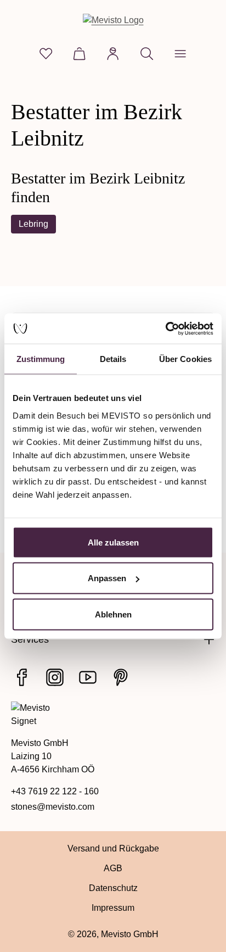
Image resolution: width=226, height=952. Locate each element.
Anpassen (107, 578)
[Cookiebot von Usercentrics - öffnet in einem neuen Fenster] (165, 328)
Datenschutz (113, 888)
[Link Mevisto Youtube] (88, 677)
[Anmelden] (112, 53)
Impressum (113, 907)
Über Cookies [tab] (185, 359)
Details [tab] (113, 359)
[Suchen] (146, 53)
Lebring (33, 224)
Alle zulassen (113, 542)
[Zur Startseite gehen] (113, 20)
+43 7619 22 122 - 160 (55, 791)
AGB (113, 868)
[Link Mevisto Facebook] (22, 677)
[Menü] (180, 53)
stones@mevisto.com (52, 806)
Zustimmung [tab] (40, 359)
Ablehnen (113, 614)
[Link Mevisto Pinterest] (121, 677)
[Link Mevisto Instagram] (55, 677)
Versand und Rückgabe (113, 848)
